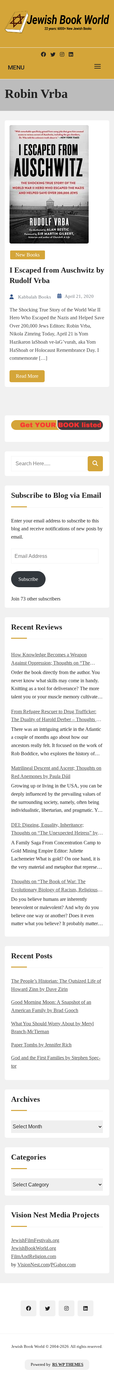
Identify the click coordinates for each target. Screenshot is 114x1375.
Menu (16, 67)
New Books (28, 254)
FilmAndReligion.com (33, 1256)
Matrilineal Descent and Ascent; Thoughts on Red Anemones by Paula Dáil (56, 772)
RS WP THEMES (67, 1364)
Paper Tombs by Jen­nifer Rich (41, 1044)
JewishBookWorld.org (33, 1248)
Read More (27, 376)
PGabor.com (63, 1264)
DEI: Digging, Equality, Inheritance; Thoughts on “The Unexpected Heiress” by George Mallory (54, 829)
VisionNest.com (33, 1264)
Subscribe (28, 579)
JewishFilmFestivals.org (35, 1240)
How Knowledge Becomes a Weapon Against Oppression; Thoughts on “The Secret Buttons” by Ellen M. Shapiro (50, 659)
